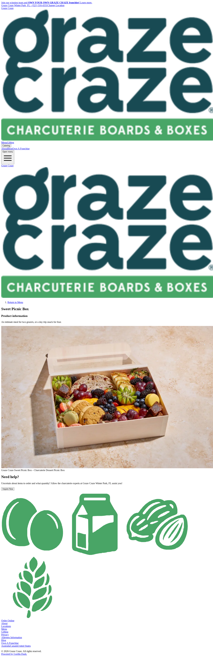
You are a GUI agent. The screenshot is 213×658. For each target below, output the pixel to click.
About (4, 148)
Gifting (10, 142)
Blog (9, 148)
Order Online (7, 620)
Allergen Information (11, 637)
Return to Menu (15, 302)
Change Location (55, 5)
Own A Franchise (21, 148)
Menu (4, 142)
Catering (6, 145)
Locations (6, 626)
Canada (14, 646)
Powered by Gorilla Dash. (14, 654)
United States (24, 646)
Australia (5, 646)
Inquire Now (7, 489)
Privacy (5, 634)
